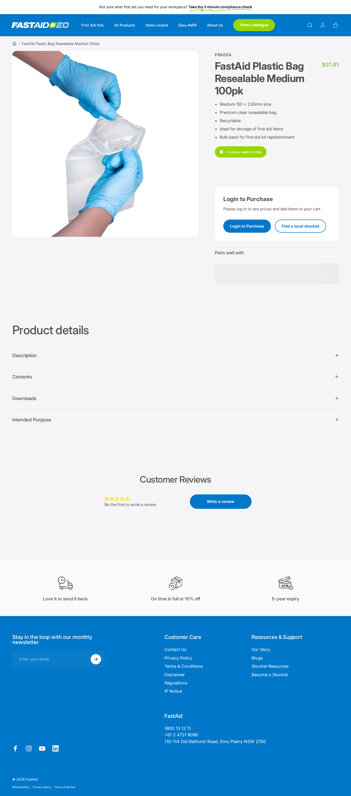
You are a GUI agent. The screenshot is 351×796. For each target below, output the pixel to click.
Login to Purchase (247, 226)
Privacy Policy (178, 658)
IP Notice (173, 691)
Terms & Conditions (183, 666)
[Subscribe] (96, 659)
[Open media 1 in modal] (105, 144)
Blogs (257, 658)
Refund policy (21, 787)
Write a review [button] (220, 501)
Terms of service (64, 787)
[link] (215, 741)
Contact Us (175, 649)
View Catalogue (254, 25)
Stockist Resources (270, 666)
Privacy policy (42, 787)
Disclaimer (174, 674)
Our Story (261, 649)
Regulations (175, 682)
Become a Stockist (270, 674)
